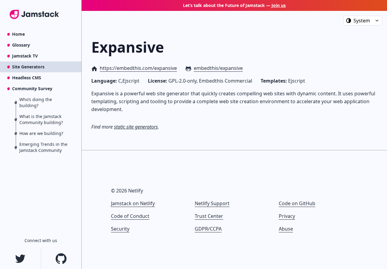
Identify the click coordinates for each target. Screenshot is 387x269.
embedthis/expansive (218, 68)
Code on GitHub (297, 203)
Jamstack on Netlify (133, 203)
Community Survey (32, 88)
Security (120, 228)
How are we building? (41, 133)
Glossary (21, 45)
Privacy (287, 216)
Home (18, 34)
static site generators (136, 126)
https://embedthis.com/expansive (138, 68)
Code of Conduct (130, 216)
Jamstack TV (25, 56)
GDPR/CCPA (208, 228)
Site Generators (28, 67)
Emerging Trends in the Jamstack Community (43, 147)
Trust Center (209, 216)
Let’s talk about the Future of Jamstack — (234, 5)
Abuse (286, 228)
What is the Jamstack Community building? (41, 119)
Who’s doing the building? (35, 102)
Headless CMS (26, 77)
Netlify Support (212, 203)
